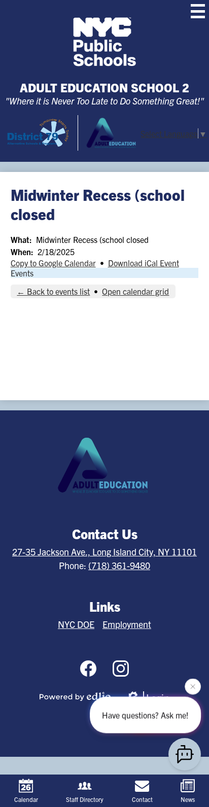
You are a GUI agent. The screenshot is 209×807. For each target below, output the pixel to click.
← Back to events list (53, 291)
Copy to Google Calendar (53, 263)
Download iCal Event (143, 263)
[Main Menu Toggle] (198, 11)
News (188, 799)
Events (22, 273)
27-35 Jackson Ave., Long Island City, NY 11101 (104, 551)
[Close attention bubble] (193, 686)
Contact (142, 799)
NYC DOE (76, 624)
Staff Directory (84, 799)
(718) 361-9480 (119, 565)
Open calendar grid (135, 291)
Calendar (26, 799)
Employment (126, 624)
